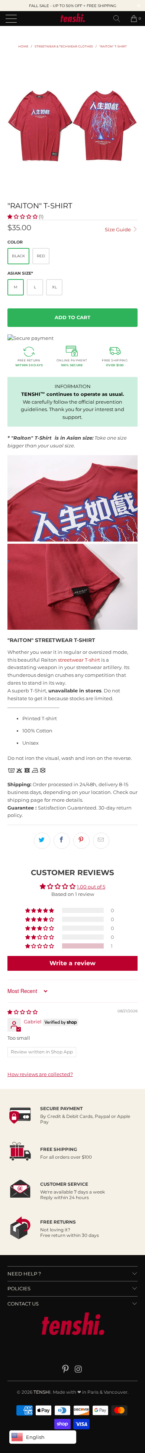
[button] (22, 216)
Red (41, 256)
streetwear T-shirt (79, 660)
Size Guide (118, 229)
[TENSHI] (72, 18)
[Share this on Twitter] (42, 841)
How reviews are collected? (40, 1074)
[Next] (130, 123)
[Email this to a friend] (101, 841)
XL (54, 287)
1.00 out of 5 (91, 887)
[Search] (119, 18)
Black (18, 256)
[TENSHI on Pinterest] (65, 1370)
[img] (22, 1012)
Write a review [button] (72, 963)
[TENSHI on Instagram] (78, 1370)
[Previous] (14, 123)
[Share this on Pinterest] (81, 841)
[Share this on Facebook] (62, 841)
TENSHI (42, 1392)
